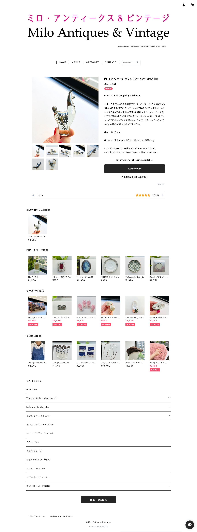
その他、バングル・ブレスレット (40, 433)
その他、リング (32, 442)
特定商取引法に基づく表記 (61, 516)
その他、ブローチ (34, 451)
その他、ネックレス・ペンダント (40, 424)
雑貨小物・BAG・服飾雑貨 (38, 486)
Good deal (31, 389)
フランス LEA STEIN (35, 468)
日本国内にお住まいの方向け (135, 177)
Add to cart (134, 168)
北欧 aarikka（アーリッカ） (38, 459)
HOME (62, 62)
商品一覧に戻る (98, 499)
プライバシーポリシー (37, 516)
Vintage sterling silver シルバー (42, 398)
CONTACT (110, 62)
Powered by (95, 527)
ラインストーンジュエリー (37, 477)
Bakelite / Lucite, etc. (37, 407)
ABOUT (76, 62)
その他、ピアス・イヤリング (38, 416)
